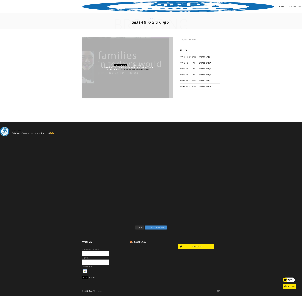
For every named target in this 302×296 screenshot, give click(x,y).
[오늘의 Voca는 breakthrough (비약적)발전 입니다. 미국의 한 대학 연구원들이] (189, 160)
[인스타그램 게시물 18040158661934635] (37, 160)
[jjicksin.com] (178, 6)
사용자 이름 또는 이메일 (91, 249)
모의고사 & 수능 (120, 65)
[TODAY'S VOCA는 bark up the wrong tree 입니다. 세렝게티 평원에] (113, 160)
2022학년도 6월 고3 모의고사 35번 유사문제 (135, 69)
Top (218, 291)
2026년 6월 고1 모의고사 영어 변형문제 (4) (195, 63)
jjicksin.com (139, 242)
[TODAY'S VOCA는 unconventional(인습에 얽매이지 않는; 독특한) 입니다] (37, 203)
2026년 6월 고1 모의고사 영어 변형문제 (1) (195, 80)
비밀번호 (85, 258)
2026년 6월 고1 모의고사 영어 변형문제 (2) (195, 75)
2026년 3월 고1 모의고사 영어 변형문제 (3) (195, 86)
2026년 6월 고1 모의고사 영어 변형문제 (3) (195, 69)
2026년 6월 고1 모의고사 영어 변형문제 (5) (195, 57)
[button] (85, 273)
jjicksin (89, 291)
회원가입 (92, 277)
